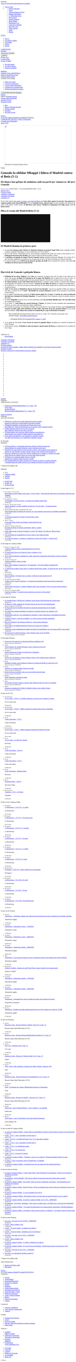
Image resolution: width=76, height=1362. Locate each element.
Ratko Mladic (13, 21)
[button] (38, 122)
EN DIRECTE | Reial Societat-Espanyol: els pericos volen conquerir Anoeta (29, 427)
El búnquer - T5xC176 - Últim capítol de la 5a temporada (23, 869)
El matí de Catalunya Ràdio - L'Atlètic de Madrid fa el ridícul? (24, 1242)
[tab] (40, 472)
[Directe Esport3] (15, 107)
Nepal (10, 10)
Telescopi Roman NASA (16, 12)
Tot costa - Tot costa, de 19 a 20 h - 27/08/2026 (19, 1235)
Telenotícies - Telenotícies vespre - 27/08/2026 (19, 926)
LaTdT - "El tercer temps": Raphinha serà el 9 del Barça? (23, 1232)
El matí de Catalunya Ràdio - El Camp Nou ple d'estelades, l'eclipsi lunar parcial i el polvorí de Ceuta (36, 1246)
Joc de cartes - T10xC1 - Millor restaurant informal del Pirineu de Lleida (27, 730)
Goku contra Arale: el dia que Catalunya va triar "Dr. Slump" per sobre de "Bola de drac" (33, 531)
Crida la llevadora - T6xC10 (13, 750)
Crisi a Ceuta (9, 7)
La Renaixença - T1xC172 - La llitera (16, 849)
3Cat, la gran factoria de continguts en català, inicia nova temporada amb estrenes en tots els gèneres (36, 556)
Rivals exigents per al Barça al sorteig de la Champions (22, 652)
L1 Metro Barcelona (15, 16)
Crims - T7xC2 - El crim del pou (15, 1150)
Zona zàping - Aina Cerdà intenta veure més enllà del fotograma (25, 1118)
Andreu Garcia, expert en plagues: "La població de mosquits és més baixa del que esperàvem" (34, 581)
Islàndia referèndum (15, 14)
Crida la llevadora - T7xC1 (13, 719)
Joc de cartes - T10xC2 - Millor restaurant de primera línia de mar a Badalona (29, 709)
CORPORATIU (6, 49)
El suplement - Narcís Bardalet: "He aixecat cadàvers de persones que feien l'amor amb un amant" (35, 1178)
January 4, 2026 (41, 319)
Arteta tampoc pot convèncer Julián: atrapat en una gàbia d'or (24, 434)
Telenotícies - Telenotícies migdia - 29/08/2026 (19, 989)
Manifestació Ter (14, 23)
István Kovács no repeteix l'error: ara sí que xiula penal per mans (25, 455)
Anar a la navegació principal (10, 3)
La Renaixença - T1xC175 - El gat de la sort (18, 818)
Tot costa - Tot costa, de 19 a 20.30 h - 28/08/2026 (20, 1221)
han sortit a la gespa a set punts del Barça (26, 201)
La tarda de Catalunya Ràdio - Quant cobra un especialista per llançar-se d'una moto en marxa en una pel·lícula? (40, 1132)
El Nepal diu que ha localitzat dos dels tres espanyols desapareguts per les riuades (30, 608)
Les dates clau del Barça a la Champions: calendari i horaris (23, 437)
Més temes (8, 1267)
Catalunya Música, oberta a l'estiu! (15, 561)
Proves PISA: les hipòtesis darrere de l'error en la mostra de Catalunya (26, 626)
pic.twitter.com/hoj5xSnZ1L (29, 315)
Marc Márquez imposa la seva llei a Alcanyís (19, 430)
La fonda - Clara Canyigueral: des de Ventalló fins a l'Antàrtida (24, 1160)
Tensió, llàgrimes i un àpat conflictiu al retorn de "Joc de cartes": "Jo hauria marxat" (31, 506)
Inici (6, 105)
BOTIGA (14, 119)
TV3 (6, 472)
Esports (3, 95)
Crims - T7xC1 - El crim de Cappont (16, 1153)
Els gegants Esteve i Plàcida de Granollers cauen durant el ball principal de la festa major (32, 600)
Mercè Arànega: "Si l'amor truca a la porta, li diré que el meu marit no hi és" (28, 576)
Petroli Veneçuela (14, 8)
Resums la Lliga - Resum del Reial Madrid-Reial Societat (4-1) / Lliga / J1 (28, 1035)
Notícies (7, 476)
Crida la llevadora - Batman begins (15, 771)
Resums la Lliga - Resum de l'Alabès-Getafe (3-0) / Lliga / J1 (24, 1056)
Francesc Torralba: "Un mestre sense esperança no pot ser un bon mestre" (28, 592)
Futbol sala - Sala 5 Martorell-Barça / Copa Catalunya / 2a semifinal (26, 1108)
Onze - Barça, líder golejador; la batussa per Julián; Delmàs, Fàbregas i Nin (28, 1066)
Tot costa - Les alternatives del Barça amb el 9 (19, 1253)
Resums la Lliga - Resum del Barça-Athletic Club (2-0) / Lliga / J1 (25, 1025)
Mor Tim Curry (13, 26)
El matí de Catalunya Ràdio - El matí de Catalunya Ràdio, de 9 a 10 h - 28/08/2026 (31, 1200)
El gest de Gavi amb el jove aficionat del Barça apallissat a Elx (24, 641)
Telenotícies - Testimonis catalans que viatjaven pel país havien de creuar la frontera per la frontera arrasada (38, 916)
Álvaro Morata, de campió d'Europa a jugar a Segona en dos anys (25, 448)
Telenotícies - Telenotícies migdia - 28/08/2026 (19, 947)
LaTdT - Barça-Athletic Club (14, 1224)
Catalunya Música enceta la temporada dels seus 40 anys (22, 549)
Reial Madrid (9, 336)
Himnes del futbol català (12, 1265)
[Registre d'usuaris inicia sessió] (11, 53)
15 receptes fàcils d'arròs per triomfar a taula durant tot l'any (23, 522)
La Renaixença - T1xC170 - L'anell (16, 859)
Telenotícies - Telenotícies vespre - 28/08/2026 (19, 937)
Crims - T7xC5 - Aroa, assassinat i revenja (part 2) (20, 1135)
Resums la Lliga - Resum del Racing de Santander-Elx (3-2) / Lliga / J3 (27, 1077)
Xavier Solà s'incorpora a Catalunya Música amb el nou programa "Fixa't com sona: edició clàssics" (36, 586)
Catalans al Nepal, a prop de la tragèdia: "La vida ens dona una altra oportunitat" (30, 618)
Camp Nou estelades (15, 25)
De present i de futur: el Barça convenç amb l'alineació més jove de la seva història (30, 683)
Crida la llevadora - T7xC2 (13, 761)
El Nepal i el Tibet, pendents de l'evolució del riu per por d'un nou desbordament (30, 604)
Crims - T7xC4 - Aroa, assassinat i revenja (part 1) (20, 1143)
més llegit (8, 481)
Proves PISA (13, 17)
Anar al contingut (24, 3)
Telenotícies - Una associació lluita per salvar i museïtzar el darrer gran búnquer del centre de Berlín (36, 957)
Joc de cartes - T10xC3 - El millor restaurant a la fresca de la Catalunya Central (29, 698)
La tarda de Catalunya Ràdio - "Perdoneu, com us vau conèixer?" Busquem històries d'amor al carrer (36, 1157)
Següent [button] (3, 399)
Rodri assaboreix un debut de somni (16, 677)
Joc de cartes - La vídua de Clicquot (16, 740)
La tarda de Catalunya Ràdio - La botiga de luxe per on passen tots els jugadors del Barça (32, 1164)
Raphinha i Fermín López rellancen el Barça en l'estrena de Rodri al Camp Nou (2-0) (31, 663)
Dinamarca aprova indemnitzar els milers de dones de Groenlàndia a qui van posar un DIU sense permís (37, 629)
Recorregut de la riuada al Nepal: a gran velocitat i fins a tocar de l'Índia (27, 633)
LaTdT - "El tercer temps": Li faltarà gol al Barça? (20, 1228)
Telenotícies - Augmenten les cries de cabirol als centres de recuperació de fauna (30, 999)
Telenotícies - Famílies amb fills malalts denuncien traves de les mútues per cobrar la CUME (33, 1009)
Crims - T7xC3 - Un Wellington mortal (17, 1146)
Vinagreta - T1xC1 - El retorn (14, 792)
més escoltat (9, 485)
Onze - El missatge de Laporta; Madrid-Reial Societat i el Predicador (26, 1087)
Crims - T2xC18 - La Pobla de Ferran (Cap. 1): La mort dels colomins (26, 1139)
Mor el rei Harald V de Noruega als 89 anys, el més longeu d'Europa (26, 622)
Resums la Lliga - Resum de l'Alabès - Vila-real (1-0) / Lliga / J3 (25, 1097)
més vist (8, 483)
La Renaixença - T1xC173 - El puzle (16, 838)
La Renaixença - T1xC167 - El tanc (16, 890)
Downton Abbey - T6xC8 (13, 781)
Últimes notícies (6, 98)
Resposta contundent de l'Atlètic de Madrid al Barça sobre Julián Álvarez (27, 688)
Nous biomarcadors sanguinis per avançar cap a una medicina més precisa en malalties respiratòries (35, 511)
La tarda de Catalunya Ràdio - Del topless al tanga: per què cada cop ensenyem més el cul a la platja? (36, 1196)
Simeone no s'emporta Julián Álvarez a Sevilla (19, 459)
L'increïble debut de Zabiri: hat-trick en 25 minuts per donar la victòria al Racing (30, 462)
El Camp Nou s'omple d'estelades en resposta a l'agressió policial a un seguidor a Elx (31, 611)
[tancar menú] (3, 102)
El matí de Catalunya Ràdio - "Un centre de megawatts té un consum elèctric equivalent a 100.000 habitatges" (39, 1207)
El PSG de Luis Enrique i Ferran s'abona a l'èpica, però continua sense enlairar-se (30, 451)
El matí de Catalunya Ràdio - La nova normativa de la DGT (23, 1192)
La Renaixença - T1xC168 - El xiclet (16, 880)
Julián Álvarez (13, 28)
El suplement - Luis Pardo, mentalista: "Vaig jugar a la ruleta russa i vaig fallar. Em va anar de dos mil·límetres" (39, 1203)
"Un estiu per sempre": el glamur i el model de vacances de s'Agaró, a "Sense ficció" (31, 538)
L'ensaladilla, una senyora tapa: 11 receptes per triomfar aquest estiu (26, 501)
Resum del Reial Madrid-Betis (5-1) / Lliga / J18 (20, 411)
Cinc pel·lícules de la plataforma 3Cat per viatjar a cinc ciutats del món (27, 535)
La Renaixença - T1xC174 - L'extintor (17, 828)
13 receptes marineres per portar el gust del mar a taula (22, 517)
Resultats (14, 98)
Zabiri (10, 30)
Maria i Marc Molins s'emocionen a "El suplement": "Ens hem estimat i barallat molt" (31, 565)
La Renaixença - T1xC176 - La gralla (16, 807)
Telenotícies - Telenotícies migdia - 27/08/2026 (19, 978)
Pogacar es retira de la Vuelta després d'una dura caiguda (22, 423)
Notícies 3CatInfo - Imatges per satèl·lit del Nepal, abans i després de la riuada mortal (31, 968)
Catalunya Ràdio (10, 474)
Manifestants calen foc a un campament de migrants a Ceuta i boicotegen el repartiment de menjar (35, 615)
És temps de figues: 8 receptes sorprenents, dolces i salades (23, 527)
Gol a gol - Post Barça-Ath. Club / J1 (16, 1046)
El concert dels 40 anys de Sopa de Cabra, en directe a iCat (23, 552)
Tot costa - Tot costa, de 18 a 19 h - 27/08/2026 (19, 1250)
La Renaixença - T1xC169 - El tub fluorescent (19, 901)
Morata (11, 32)
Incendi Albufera (14, 19)
